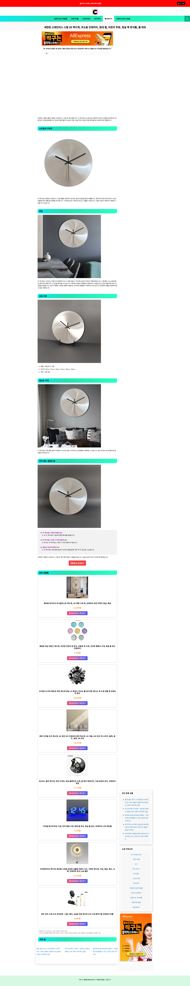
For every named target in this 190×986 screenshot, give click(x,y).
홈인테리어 (108, 19)
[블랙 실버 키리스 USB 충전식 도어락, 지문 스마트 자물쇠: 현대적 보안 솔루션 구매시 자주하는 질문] (49, 944)
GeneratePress (104, 983)
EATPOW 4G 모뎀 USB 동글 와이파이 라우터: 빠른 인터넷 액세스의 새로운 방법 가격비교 (137, 827)
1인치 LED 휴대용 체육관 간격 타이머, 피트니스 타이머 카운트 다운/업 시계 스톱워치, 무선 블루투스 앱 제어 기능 (70, 933)
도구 (136, 864)
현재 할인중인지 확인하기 (77, 613)
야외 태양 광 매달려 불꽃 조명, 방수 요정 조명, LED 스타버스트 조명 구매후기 (137, 836)
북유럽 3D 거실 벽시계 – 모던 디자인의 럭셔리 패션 (53, 931)
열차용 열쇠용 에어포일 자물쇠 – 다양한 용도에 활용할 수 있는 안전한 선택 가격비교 (105, 951)
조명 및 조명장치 (136, 893)
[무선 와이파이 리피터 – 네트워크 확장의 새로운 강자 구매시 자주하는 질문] (77, 944)
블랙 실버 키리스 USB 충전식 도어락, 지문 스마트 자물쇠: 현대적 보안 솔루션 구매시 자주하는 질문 (49, 951)
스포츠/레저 (86, 19)
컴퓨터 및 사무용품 (60, 19)
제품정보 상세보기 (77, 563)
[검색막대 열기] (187, 19)
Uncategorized (136, 854)
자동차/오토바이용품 (123, 19)
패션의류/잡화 (136, 902)
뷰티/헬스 (136, 874)
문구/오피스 (136, 869)
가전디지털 (74, 19)
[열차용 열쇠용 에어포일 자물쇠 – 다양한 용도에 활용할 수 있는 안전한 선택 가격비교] (105, 944)
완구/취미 (97, 19)
